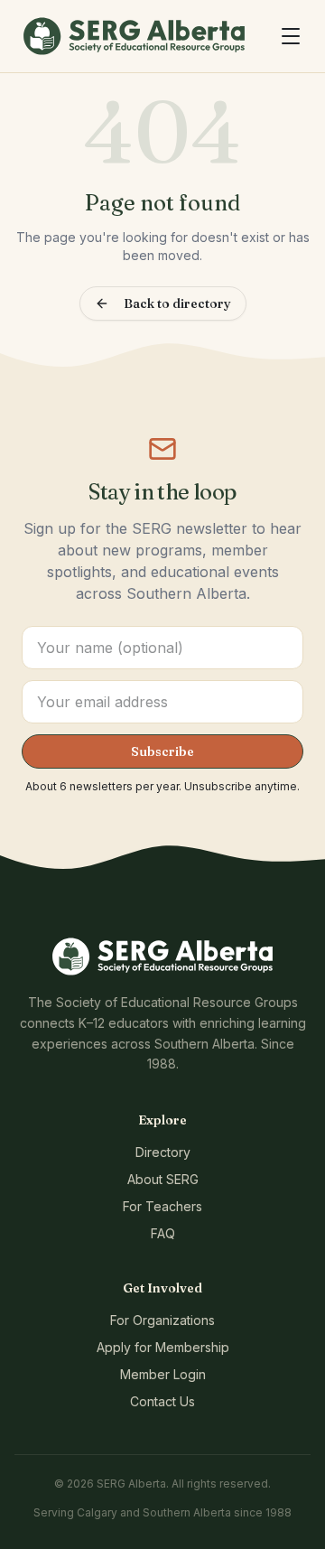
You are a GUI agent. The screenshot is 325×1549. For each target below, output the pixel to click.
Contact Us (162, 1401)
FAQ (163, 1233)
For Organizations (162, 1320)
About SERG (163, 1179)
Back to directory (177, 303)
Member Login (163, 1374)
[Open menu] (291, 36)
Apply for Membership (163, 1347)
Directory (162, 1152)
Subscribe (162, 751)
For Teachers (162, 1206)
